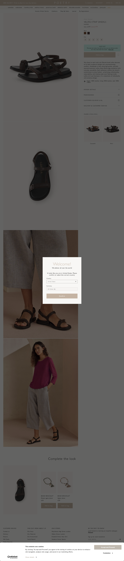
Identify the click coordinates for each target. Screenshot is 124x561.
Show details (29, 557)
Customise (106, 553)
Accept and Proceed (108, 547)
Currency (49, 286)
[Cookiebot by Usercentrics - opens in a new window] (12, 557)
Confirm (62, 296)
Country (48, 278)
